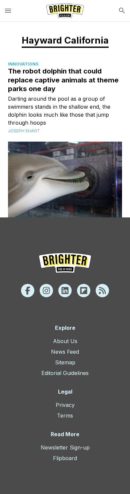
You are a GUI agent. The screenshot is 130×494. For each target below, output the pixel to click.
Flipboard (65, 458)
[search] (122, 10)
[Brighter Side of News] (65, 10)
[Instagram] (46, 290)
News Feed (65, 351)
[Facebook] (27, 290)
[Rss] (102, 290)
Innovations (23, 64)
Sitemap (65, 362)
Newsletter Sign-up (65, 447)
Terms (65, 415)
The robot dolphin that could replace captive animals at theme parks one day (63, 80)
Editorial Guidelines (65, 373)
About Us (65, 341)
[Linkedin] (65, 290)
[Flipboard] (83, 290)
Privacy (65, 405)
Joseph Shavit (24, 130)
